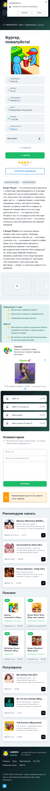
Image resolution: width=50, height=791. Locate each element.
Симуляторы (30, 25)
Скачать (26, 155)
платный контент (28, 182)
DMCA (22, 765)
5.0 (18, 100)
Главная (6, 761)
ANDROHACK (11, 25)
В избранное (26, 148)
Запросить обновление (25, 171)
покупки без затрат (12, 182)
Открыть (13, 129)
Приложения (24, 761)
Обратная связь (10, 765)
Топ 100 (36, 761)
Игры (21, 25)
